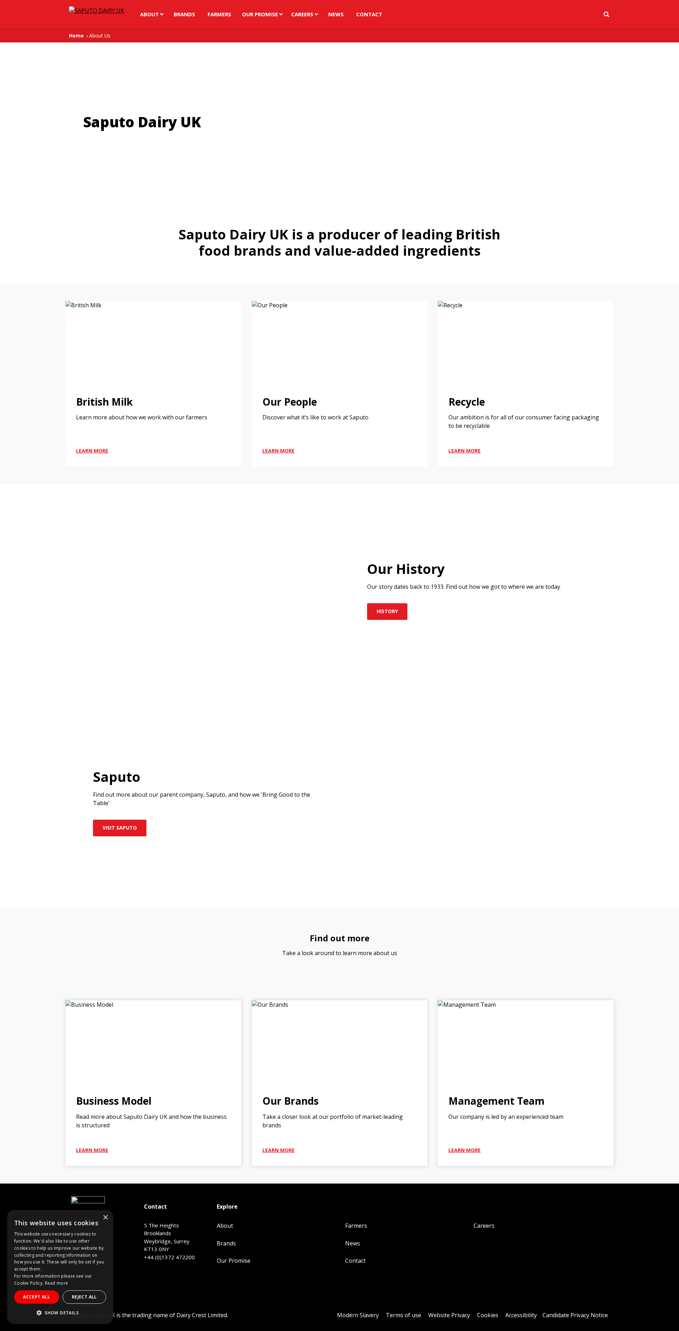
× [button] (105, 1217)
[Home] (94, 14)
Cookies (487, 1315)
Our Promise (260, 14)
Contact (369, 14)
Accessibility (521, 1315)
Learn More (92, 450)
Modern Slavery (358, 1315)
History (387, 611)
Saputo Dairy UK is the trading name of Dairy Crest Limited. (149, 1315)
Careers (302, 14)
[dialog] (60, 1267)
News (336, 14)
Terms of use (403, 1315)
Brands (184, 14)
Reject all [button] (84, 1297)
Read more (56, 1283)
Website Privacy (449, 1315)
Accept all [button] (36, 1297)
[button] (60, 1312)
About (149, 14)
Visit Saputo (120, 827)
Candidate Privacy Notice (575, 1315)
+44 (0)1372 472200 (169, 1257)
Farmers (219, 14)
